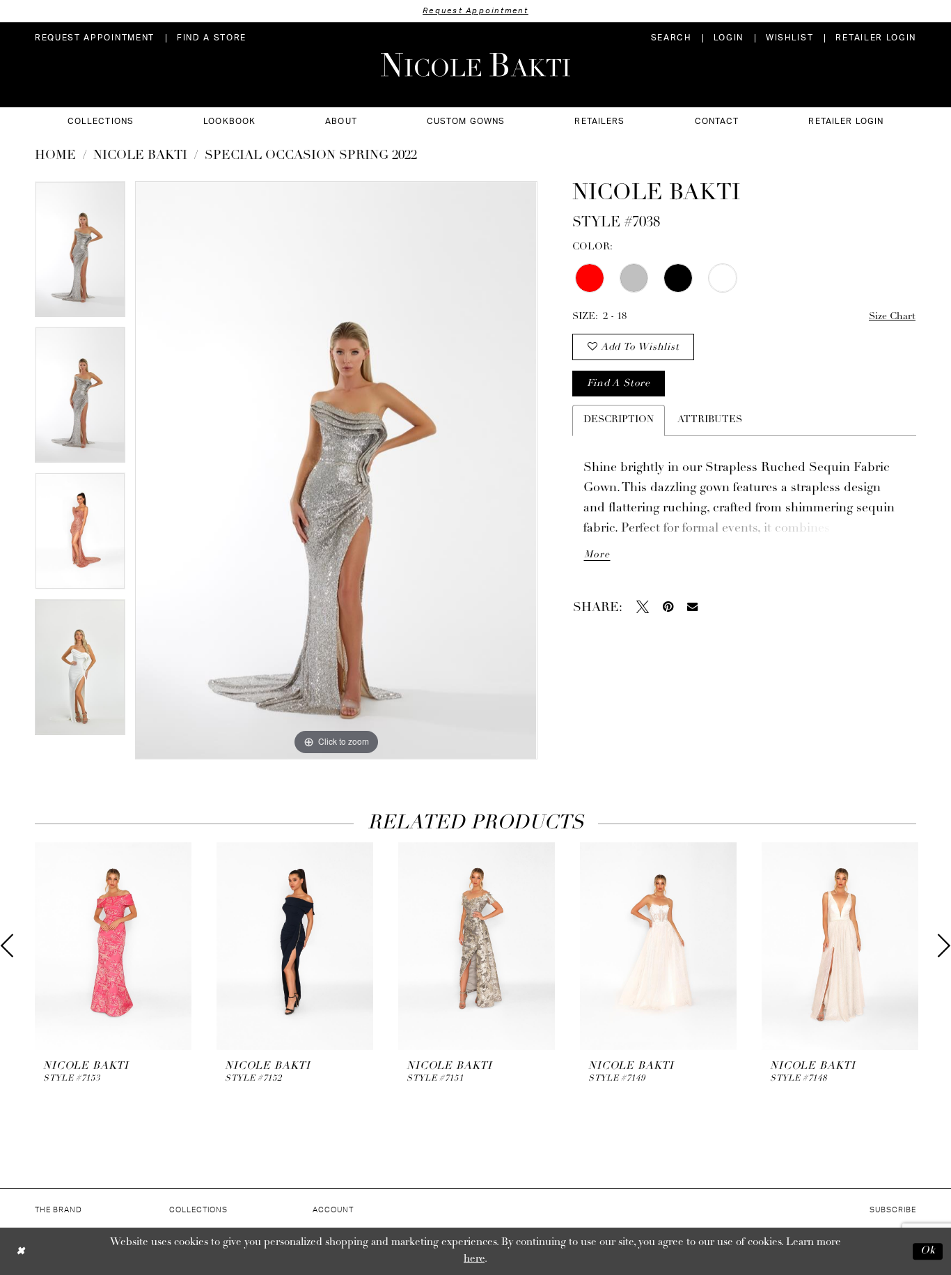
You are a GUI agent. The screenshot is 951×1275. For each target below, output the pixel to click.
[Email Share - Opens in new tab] (692, 606)
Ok (928, 1251)
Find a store (618, 383)
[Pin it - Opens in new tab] (668, 607)
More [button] (596, 555)
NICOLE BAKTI (140, 156)
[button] (728, 38)
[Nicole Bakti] (475, 65)
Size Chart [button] (892, 316)
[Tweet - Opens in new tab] (642, 607)
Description (618, 420)
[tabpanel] (80, 254)
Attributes (709, 420)
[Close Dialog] (20, 1251)
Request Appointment (475, 11)
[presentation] (113, 946)
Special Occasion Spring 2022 (311, 156)
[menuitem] (95, 38)
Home (55, 156)
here (474, 1259)
